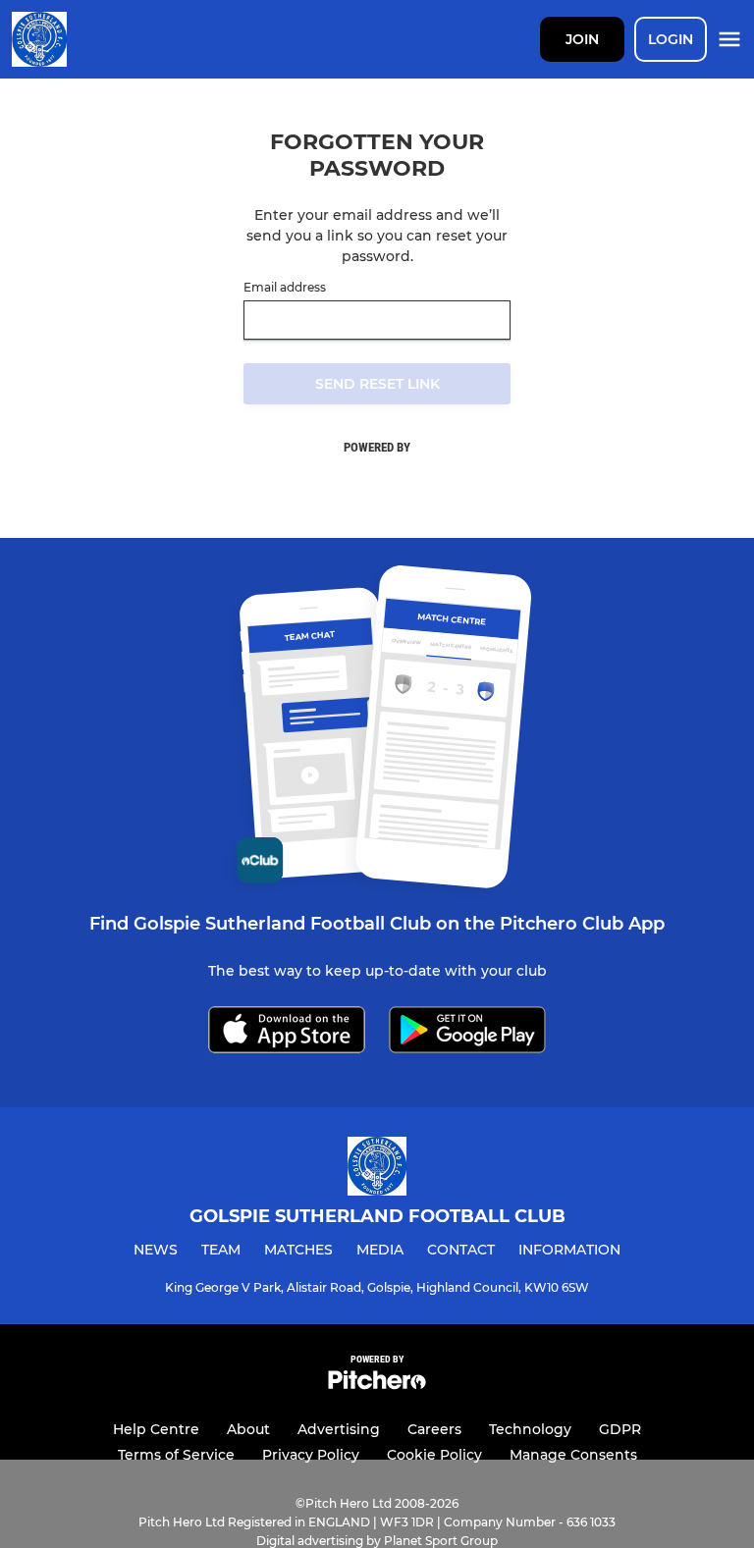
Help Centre (156, 1429)
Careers (434, 1429)
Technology (530, 1429)
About (248, 1429)
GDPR (620, 1429)
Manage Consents (573, 1455)
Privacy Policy (310, 1455)
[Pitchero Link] (377, 1384)
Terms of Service (176, 1455)
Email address (284, 287)
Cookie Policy (434, 1455)
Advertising (338, 1429)
